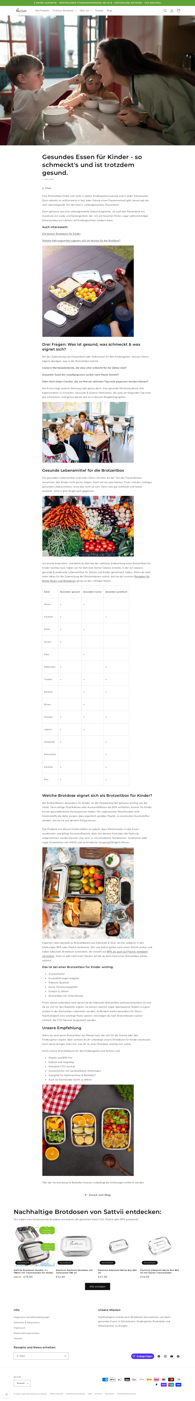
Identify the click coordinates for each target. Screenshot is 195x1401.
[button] (64, 10)
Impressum (19, 1327)
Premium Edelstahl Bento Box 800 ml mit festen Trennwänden (159, 1271)
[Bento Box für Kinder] (88, 336)
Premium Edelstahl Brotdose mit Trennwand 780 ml (74, 1271)
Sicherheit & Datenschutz (27, 1322)
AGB (90, 1394)
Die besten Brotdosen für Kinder (61, 233)
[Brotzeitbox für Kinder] (88, 1176)
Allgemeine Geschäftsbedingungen (32, 1317)
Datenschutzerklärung (75, 1394)
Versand (18, 1338)
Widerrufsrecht (56, 1394)
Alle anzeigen (98, 1286)
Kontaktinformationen (126, 1394)
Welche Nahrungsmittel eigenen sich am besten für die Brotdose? (81, 240)
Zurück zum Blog (100, 1195)
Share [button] (48, 188)
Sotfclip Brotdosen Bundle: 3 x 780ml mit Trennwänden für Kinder (33, 1271)
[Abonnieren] (65, 1356)
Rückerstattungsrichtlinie (26, 1333)
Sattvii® (25, 1394)
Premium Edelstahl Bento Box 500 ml (117, 1271)
